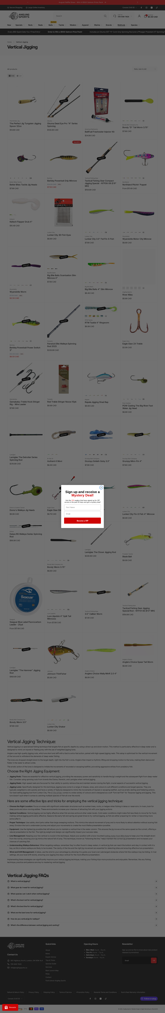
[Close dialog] (101, 487)
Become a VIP (82, 520)
